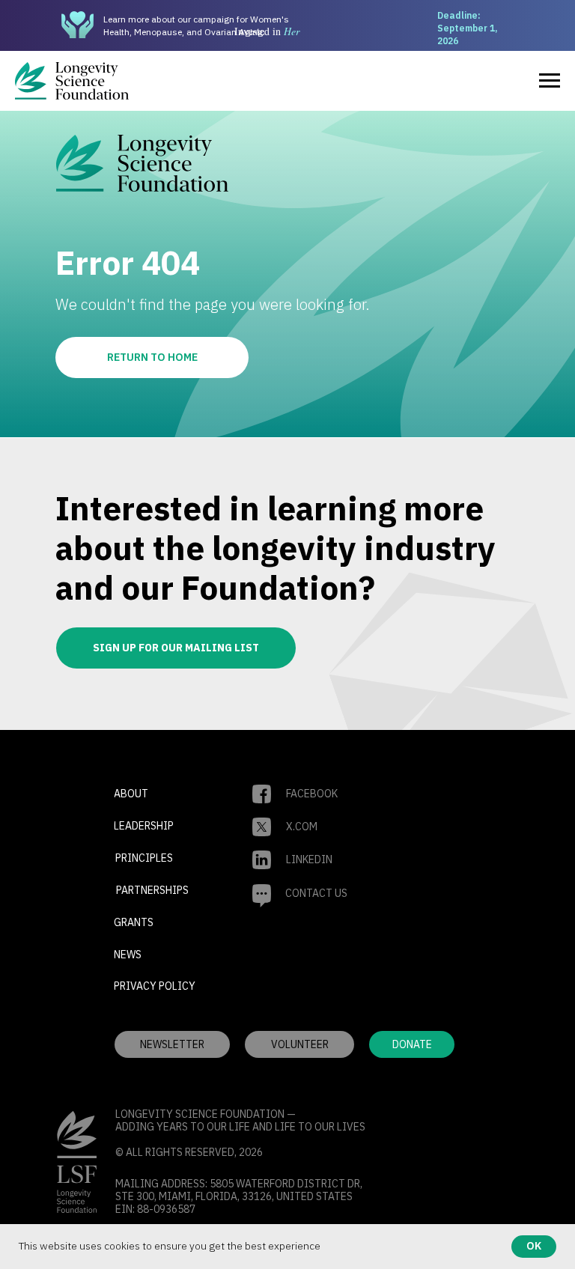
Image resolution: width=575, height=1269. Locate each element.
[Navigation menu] (549, 80)
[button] (299, 1044)
